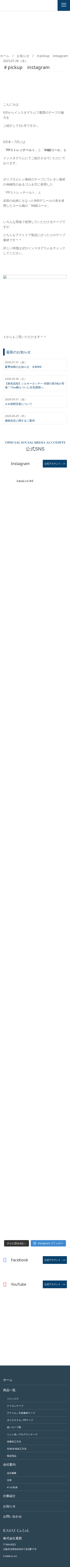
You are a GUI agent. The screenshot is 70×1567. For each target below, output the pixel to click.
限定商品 (11, 1455)
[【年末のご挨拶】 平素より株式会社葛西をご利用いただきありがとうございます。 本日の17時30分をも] (35, 1144)
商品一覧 (9, 1390)
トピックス (13, 1398)
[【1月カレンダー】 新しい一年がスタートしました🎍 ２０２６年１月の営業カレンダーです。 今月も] (35, 1069)
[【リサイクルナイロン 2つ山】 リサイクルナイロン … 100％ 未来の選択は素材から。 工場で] (35, 807)
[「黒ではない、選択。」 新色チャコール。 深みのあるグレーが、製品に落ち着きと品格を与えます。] (35, 620)
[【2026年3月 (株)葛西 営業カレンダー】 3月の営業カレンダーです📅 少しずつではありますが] (35, 920)
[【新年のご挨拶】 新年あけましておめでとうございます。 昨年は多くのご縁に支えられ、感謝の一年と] (35, 1107)
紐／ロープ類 (14, 1427)
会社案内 (9, 1464)
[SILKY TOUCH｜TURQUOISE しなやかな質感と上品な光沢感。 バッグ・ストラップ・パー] (35, 583)
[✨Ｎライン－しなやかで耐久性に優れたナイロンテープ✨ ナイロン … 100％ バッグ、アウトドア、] (35, 957)
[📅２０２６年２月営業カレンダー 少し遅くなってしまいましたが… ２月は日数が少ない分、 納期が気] (35, 1032)
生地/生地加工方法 (16, 1448)
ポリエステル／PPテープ (20, 1420)
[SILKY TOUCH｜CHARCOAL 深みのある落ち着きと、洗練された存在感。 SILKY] (35, 508)
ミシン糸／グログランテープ (22, 1434)
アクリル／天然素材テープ (21, 1413)
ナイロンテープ (15, 1405)
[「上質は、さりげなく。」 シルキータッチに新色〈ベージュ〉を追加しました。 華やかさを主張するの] (35, 695)
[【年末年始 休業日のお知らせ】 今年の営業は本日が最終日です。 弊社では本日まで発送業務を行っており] (35, 1181)
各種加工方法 (14, 1441)
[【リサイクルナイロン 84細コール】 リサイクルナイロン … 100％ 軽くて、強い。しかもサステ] (35, 770)
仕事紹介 (9, 1496)
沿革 (9, 1480)
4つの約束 (12, 1487)
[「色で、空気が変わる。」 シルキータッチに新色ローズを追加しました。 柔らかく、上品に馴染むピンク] (35, 732)
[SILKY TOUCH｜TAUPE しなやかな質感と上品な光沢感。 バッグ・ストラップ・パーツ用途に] (35, 545)
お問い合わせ (12, 1516)
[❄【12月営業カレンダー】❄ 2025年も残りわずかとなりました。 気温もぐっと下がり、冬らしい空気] (35, 1219)
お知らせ (23, 56)
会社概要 (11, 1473)
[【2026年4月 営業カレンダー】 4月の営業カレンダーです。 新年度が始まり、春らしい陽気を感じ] (35, 845)
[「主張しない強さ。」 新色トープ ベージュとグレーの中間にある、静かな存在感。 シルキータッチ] (35, 658)
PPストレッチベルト (20, 150)
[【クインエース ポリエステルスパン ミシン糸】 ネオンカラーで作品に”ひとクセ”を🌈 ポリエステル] (35, 882)
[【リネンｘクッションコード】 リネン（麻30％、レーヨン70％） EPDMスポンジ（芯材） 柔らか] (35, 994)
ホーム (4, 56)
